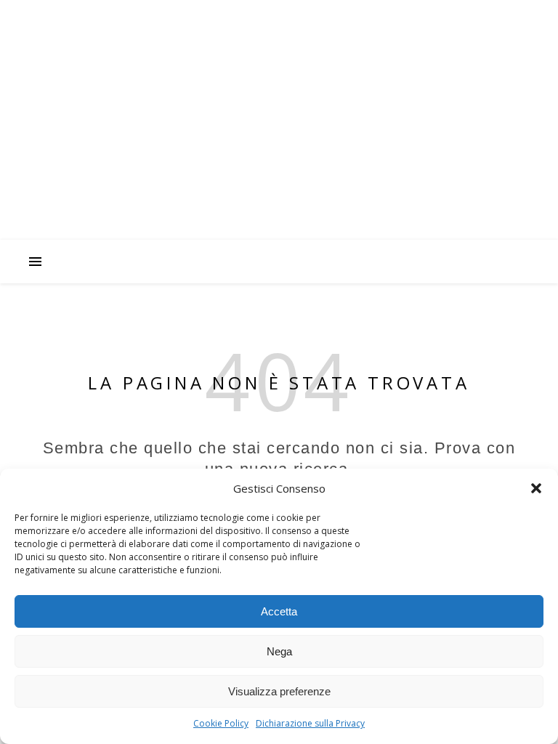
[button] (536, 488)
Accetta (279, 611)
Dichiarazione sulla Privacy (310, 723)
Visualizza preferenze (279, 691)
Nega (279, 651)
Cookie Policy (220, 723)
